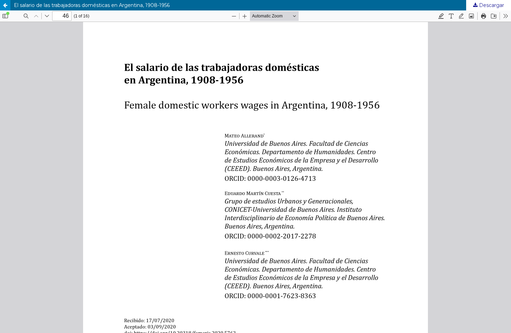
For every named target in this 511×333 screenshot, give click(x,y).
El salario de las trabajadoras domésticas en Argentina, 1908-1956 (92, 5)
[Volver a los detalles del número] (5, 5)
